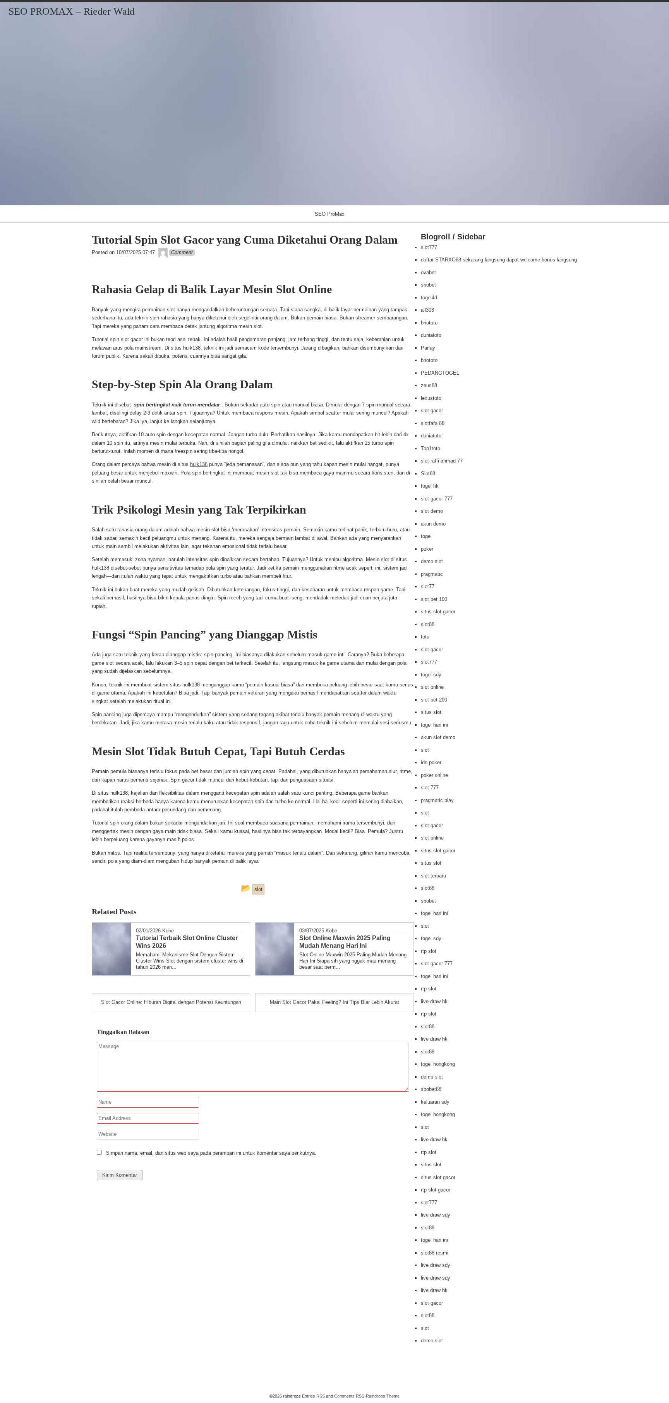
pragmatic (432, 574)
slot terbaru (433, 876)
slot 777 (430, 787)
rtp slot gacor (435, 1190)
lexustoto (431, 398)
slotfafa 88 (432, 423)
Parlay (428, 348)
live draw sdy (435, 1215)
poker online (434, 775)
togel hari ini (434, 725)
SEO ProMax (330, 213)
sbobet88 (431, 1089)
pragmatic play (437, 800)
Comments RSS (349, 1396)
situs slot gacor (438, 611)
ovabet (428, 272)
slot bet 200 (434, 700)
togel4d (429, 297)
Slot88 (428, 473)
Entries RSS (313, 1396)
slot (425, 750)
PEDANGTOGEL (440, 373)
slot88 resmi (434, 1253)
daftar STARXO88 (441, 260)
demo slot (432, 561)
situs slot (431, 712)
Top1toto (430, 448)
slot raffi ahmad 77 (442, 461)
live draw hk (434, 1001)
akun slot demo (438, 737)
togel (426, 536)
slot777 (429, 247)
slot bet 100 (434, 599)
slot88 (427, 624)
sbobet (428, 285)
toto (425, 637)
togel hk (430, 486)
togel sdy (431, 675)
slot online (432, 687)
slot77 (427, 586)
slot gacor (432, 410)
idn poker (431, 762)
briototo (429, 323)
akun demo (433, 524)
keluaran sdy (435, 1102)
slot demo (432, 511)
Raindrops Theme (383, 1396)
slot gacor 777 (437, 499)
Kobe (168, 931)
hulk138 (199, 464)
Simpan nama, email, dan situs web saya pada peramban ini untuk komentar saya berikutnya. (211, 1153)
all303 (427, 310)
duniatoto (431, 335)
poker (427, 549)
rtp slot (428, 951)
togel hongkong (438, 1064)
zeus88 (429, 385)
